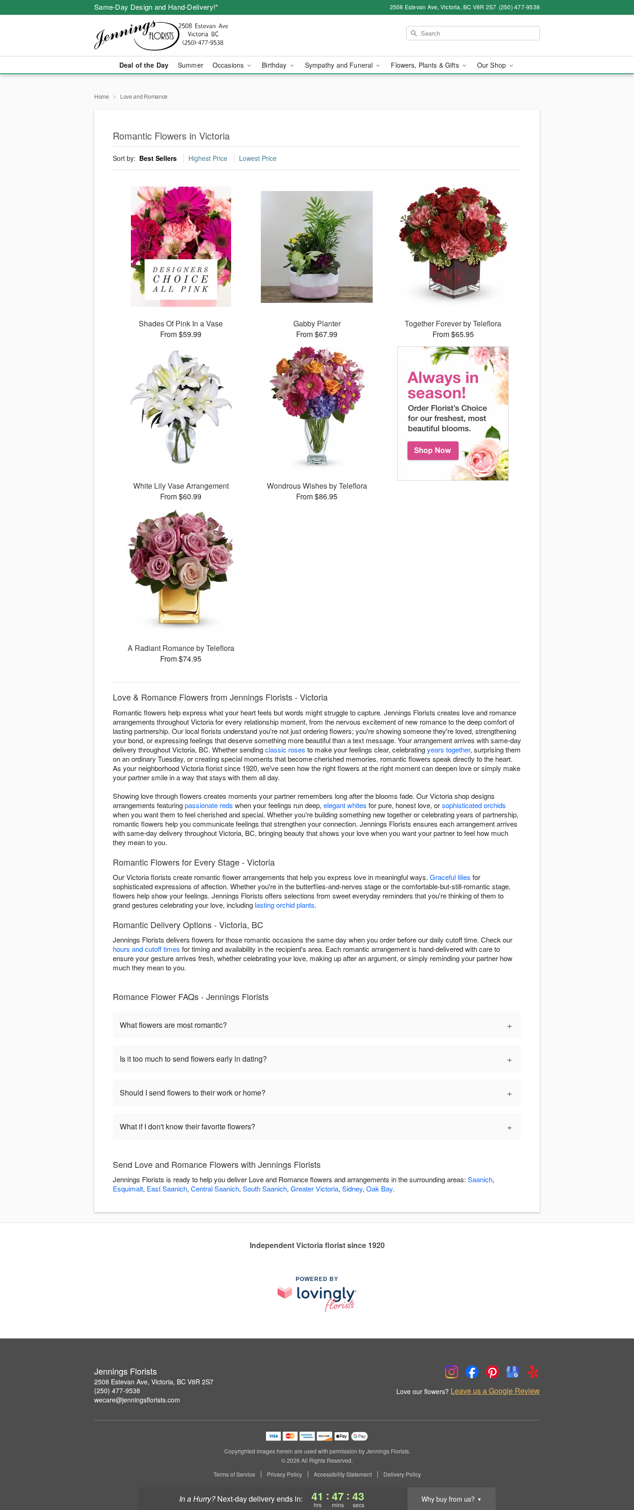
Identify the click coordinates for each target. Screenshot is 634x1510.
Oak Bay (379, 1188)
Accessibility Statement (343, 1474)
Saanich (480, 1179)
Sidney (352, 1188)
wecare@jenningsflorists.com (137, 1399)
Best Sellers (158, 158)
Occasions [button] (229, 65)
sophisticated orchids (474, 805)
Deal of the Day (143, 65)
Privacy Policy (284, 1474)
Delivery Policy (402, 1474)
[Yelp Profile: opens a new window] (533, 1371)
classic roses (285, 749)
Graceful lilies (450, 877)
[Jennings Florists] (161, 36)
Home (101, 96)
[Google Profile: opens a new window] (512, 1371)
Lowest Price (258, 158)
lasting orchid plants (285, 905)
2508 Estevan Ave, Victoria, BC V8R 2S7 (153, 1381)
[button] (609, 1470)
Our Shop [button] (492, 65)
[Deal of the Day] (453, 413)
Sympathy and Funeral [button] (340, 65)
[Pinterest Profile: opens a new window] (492, 1371)
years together (448, 749)
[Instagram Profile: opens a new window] (451, 1371)
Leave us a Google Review (495, 1391)
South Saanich (265, 1188)
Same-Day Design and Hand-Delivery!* (156, 7)
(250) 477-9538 (117, 1390)
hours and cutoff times (146, 949)
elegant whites (345, 805)
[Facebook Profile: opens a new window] (472, 1371)
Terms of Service (234, 1474)
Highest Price (207, 158)
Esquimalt (128, 1188)
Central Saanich (215, 1188)
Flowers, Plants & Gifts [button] (425, 65)
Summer (190, 65)
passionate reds (209, 805)
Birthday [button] (275, 65)
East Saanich (167, 1188)
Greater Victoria (314, 1188)
